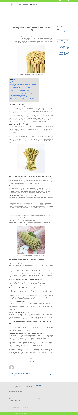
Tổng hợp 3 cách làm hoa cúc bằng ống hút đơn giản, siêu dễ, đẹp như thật (64, 42)
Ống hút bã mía (37, 393)
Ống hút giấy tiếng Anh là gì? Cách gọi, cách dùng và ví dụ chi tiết (64, 31)
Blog (31, 4)
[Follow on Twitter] (61, 0)
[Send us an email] (62, 0)
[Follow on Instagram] (60, 0)
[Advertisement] (39, 15)
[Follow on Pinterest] (18, 408)
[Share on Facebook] (31, 358)
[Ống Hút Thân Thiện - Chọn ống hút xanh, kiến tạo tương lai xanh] (12, 4)
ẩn (14, 79)
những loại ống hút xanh (25, 115)
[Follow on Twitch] (68, 0)
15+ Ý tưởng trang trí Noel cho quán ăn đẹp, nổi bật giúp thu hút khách (64, 36)
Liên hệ (35, 4)
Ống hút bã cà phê (37, 396)
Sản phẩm (25, 4)
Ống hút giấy (36, 390)
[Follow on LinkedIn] (20, 408)
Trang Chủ (19, 4)
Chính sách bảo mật (38, 385)
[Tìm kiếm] (68, 4)
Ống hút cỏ (11, 126)
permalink (38, 361)
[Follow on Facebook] (59, 0)
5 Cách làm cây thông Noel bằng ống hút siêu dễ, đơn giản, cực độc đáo (64, 48)
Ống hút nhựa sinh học (38, 395)
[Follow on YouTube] (23, 408)
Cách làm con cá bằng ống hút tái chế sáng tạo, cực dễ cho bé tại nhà (64, 54)
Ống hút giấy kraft (37, 398)
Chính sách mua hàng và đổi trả (40, 387)
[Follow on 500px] (67, 0)
